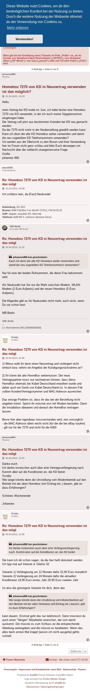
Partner (82, 669)
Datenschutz (69, 669)
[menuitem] (51, 659)
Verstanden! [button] (24, 39)
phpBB (33, 675)
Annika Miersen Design (54, 679)
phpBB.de (60, 683)
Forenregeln (9, 47)
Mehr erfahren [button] (18, 28)
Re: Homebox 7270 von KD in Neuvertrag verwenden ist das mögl (44, 182)
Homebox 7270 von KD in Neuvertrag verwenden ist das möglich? (44, 89)
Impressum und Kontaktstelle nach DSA (40, 669)
